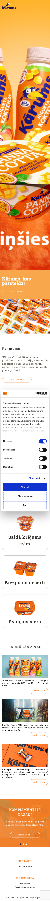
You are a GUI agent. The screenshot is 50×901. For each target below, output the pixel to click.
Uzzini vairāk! (17, 291)
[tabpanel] (25, 823)
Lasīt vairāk (38, 690)
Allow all (25, 487)
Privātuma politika (25, 887)
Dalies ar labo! (25, 835)
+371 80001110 (24, 866)
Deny (25, 505)
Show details (35, 478)
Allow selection (25, 496)
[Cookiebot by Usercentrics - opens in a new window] (35, 393)
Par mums (24, 883)
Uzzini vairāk (17, 379)
